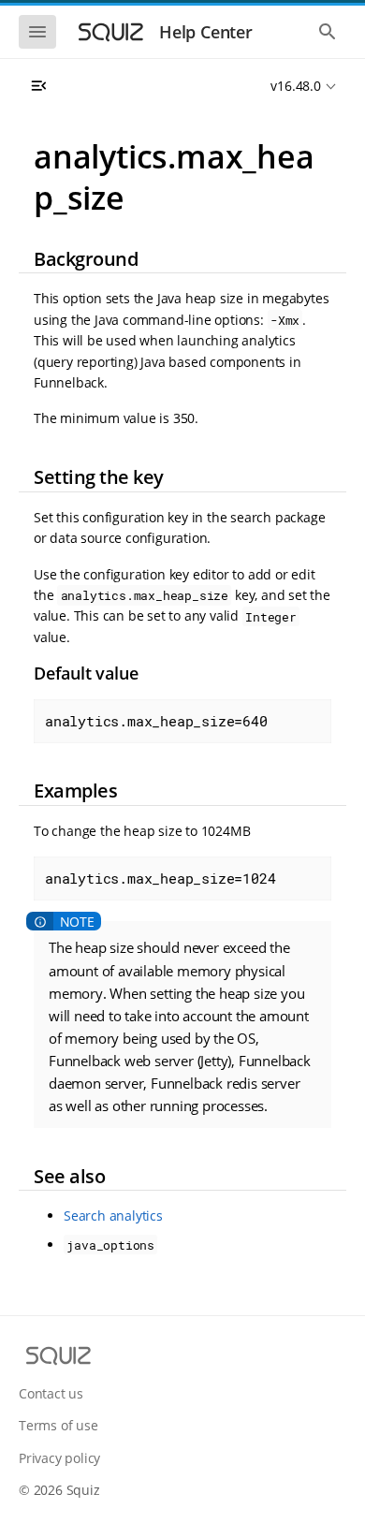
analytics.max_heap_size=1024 (160, 878)
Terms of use (58, 1425)
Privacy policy (59, 1458)
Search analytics (113, 1215)
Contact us (51, 1393)
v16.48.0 (295, 86)
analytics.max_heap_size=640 (156, 720)
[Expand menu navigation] (38, 86)
